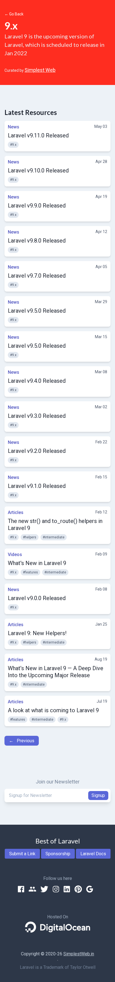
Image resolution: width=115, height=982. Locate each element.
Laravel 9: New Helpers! (37, 633)
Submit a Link (22, 853)
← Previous (21, 740)
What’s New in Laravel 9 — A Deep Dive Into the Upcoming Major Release (55, 672)
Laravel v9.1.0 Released (37, 486)
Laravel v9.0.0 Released (37, 598)
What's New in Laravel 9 (37, 563)
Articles (15, 512)
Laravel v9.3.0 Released (37, 415)
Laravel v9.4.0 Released (37, 380)
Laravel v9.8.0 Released (37, 240)
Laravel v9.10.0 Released (38, 170)
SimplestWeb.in (78, 953)
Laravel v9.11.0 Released (38, 135)
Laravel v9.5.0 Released (37, 310)
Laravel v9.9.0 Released (37, 205)
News (13, 127)
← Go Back (13, 14)
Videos (15, 554)
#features (30, 572)
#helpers (29, 537)
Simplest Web (40, 70)
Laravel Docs (93, 853)
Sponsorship (57, 853)
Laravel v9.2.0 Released (37, 451)
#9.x (13, 145)
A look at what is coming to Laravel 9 (53, 710)
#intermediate (53, 537)
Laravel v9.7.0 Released (37, 275)
